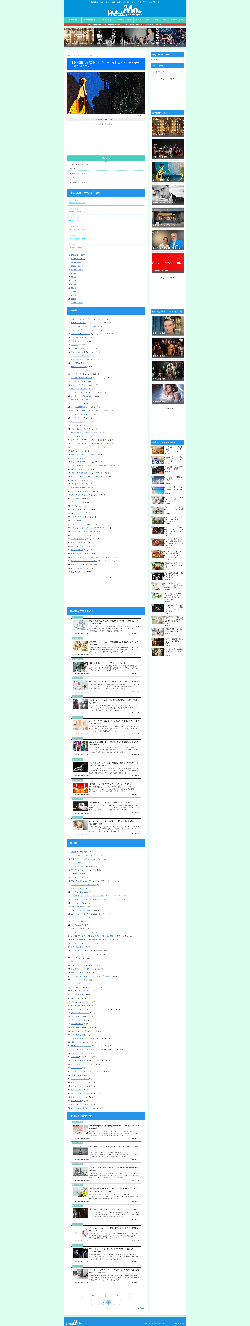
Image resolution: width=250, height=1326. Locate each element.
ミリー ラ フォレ (77, 1064)
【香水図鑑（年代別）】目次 (79, 164)
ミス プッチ (75, 1053)
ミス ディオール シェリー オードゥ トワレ (87, 1049)
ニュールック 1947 (78, 987)
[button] (182, 72)
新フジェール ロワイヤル (80, 1017)
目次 (103, 158)
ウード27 (74, 363)
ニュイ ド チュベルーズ (80, 991)
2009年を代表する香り (77, 173)
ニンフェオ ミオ (77, 994)
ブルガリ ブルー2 (77, 502)
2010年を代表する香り (77, 182)
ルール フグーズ (77, 1090)
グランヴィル (76, 943)
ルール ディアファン (79, 1082)
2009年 (72, 169)
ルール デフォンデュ (79, 1086)
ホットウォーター (77, 513)
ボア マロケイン (77, 510)
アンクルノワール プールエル (82, 348)
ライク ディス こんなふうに (81, 1071)
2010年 (72, 178)
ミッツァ (74, 1057)
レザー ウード (76, 1093)
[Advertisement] (106, 139)
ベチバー (74, 1027)
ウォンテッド (76, 374)
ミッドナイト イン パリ (80, 1060)
